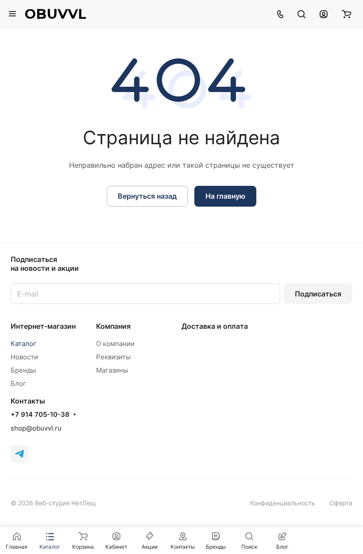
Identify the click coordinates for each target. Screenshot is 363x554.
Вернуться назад (147, 196)
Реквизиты (113, 357)
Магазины (112, 370)
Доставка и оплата (215, 326)
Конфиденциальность (282, 503)
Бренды (23, 370)
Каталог (23, 343)
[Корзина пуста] (346, 13)
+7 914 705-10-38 (40, 415)
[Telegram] (19, 453)
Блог (18, 383)
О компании (115, 343)
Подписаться (318, 293)
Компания (113, 326)
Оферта (340, 503)
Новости (24, 357)
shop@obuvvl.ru (36, 428)
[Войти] (324, 13)
